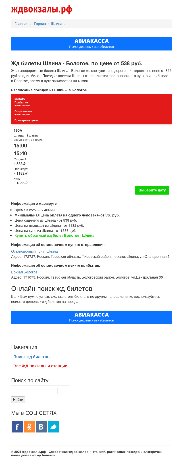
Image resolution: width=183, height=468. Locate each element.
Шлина (56, 23)
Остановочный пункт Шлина (34, 251)
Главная (21, 23)
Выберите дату (152, 190)
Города (40, 23)
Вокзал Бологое (24, 272)
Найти (18, 399)
